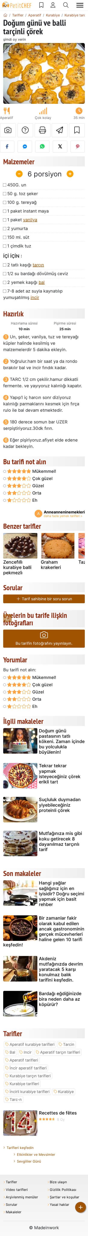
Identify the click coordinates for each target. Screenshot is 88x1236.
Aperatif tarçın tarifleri (60, 1052)
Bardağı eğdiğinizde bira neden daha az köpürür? (60, 999)
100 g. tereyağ (22, 202)
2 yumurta (17, 228)
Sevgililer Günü (29, 1161)
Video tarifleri (17, 1190)
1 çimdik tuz (19, 246)
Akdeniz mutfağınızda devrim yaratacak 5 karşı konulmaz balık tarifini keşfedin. (61, 969)
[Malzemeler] (7, 618)
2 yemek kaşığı (26, 282)
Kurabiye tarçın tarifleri (30, 1076)
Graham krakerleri (51, 564)
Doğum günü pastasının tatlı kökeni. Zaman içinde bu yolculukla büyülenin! (62, 741)
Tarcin (68, 1044)
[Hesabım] (53, 5)
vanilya (30, 219)
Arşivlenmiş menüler (22, 1197)
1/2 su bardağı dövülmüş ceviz (37, 273)
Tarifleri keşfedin (20, 1148)
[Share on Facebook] (7, 147)
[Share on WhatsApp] (42, 147)
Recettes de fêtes (58, 1113)
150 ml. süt (18, 237)
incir (35, 297)
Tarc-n (16, 1099)
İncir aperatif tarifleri (28, 1068)
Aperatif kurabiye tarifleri (32, 1044)
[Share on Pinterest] (77, 147)
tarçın (38, 264)
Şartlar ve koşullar (64, 1197)
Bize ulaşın (58, 1182)
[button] (9, 73)
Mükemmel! (43, 471)
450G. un (16, 184)
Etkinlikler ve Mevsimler (36, 1154)
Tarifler (11, 1182)
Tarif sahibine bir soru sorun (46, 599)
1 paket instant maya (28, 211)
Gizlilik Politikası (63, 1190)
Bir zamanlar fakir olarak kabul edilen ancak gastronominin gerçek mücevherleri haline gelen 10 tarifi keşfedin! (43, 931)
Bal (12, 1052)
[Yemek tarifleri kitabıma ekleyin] (77, 130)
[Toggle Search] (66, 5)
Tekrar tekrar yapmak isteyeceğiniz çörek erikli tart (60, 773)
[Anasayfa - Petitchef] (5, 15)
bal (42, 282)
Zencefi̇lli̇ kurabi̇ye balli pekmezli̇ (17, 567)
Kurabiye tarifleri (24, 1084)
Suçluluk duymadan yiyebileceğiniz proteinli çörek (60, 805)
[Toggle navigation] (80, 5)
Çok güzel (42, 478)
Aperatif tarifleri (24, 1060)
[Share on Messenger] (25, 147)
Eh (34, 500)
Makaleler (13, 1212)
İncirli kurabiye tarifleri (30, 1091)
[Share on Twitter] (60, 147)
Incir (28, 1052)
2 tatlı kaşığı (25, 264)
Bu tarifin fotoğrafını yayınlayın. (44, 643)
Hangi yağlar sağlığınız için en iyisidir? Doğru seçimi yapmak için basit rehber (61, 893)
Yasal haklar (59, 1205)
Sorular (11, 1205)
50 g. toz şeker (22, 193)
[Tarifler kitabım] (41, 5)
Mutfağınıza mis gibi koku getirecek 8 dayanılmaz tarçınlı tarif (60, 841)
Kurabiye (66, 1091)
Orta (36, 493)
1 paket (22, 219)
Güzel (37, 485)
